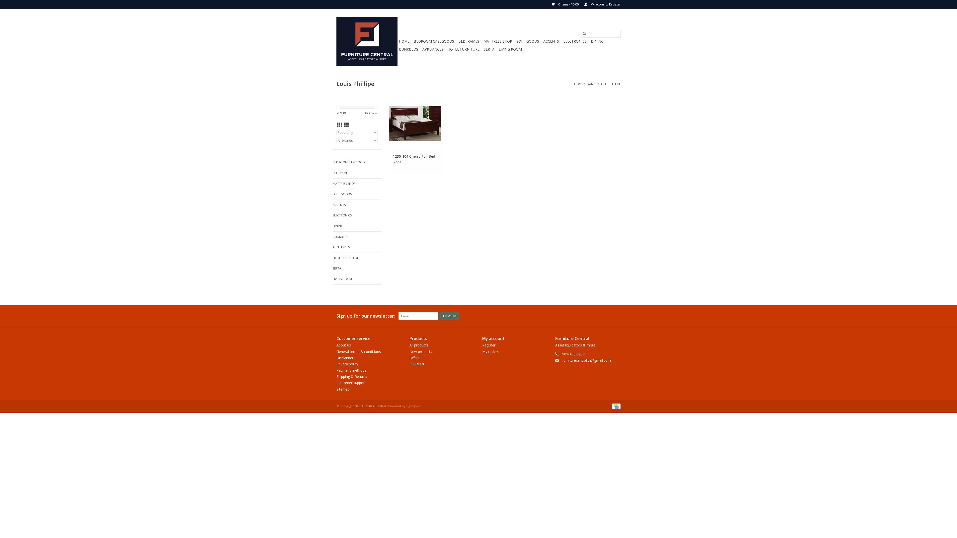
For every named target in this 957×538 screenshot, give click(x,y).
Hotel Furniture (463, 49)
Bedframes (468, 41)
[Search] (584, 34)
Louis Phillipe (610, 84)
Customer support (351, 382)
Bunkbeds (408, 49)
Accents (551, 41)
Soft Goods (527, 41)
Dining (597, 41)
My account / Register (605, 4)
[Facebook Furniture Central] (590, 316)
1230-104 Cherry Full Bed (414, 156)
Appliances (432, 49)
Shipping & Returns (351, 376)
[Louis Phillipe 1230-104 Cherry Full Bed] (415, 123)
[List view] (346, 125)
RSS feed (416, 364)
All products (418, 345)
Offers (414, 357)
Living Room (510, 49)
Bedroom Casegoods (434, 41)
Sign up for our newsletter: (365, 316)
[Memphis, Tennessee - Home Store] (367, 41)
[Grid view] (339, 125)
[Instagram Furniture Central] (617, 316)
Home (404, 41)
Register (488, 345)
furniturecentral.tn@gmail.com (586, 360)
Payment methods (351, 370)
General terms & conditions (358, 351)
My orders (490, 351)
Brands (591, 84)
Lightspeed (414, 406)
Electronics (575, 41)
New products (420, 351)
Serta (489, 49)
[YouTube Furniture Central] (608, 316)
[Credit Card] (615, 406)
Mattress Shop (497, 41)
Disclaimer (344, 357)
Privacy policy (347, 364)
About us (343, 345)
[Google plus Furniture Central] (599, 316)
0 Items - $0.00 (568, 4)
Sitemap (343, 389)
